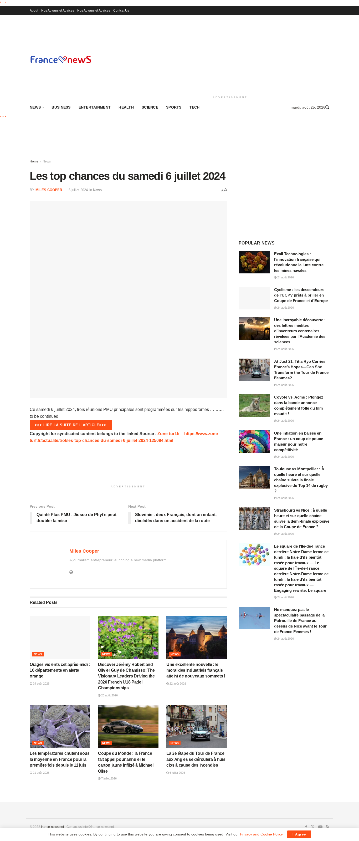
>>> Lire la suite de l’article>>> (70, 425)
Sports (174, 107)
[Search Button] (327, 107)
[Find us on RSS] (327, 827)
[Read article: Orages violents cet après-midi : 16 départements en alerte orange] (60, 637)
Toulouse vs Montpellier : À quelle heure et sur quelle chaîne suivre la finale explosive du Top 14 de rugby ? (301, 480)
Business (61, 107)
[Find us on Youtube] (320, 827)
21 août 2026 (40, 772)
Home (34, 161)
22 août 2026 (177, 683)
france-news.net (52, 827)
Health (126, 107)
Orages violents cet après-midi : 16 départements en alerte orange (60, 670)
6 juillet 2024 (78, 190)
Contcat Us (121, 10)
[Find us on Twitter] (313, 827)
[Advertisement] (230, 54)
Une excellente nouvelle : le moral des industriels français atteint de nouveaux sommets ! (195, 670)
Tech (194, 107)
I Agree (299, 834)
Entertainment (95, 107)
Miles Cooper (48, 190)
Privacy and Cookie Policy (261, 834)
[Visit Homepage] (61, 59)
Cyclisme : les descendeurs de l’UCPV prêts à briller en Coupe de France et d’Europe (301, 295)
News (35, 107)
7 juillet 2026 (108, 778)
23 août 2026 (109, 695)
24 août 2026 (40, 683)
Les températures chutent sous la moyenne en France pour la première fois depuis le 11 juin (60, 759)
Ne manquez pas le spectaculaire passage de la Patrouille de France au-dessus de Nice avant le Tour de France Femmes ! (300, 620)
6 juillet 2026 (177, 772)
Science (150, 107)
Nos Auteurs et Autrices (57, 10)
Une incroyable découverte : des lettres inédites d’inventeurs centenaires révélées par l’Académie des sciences (300, 331)
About (34, 10)
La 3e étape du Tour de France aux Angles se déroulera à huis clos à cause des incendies (195, 759)
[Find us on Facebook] (306, 827)
